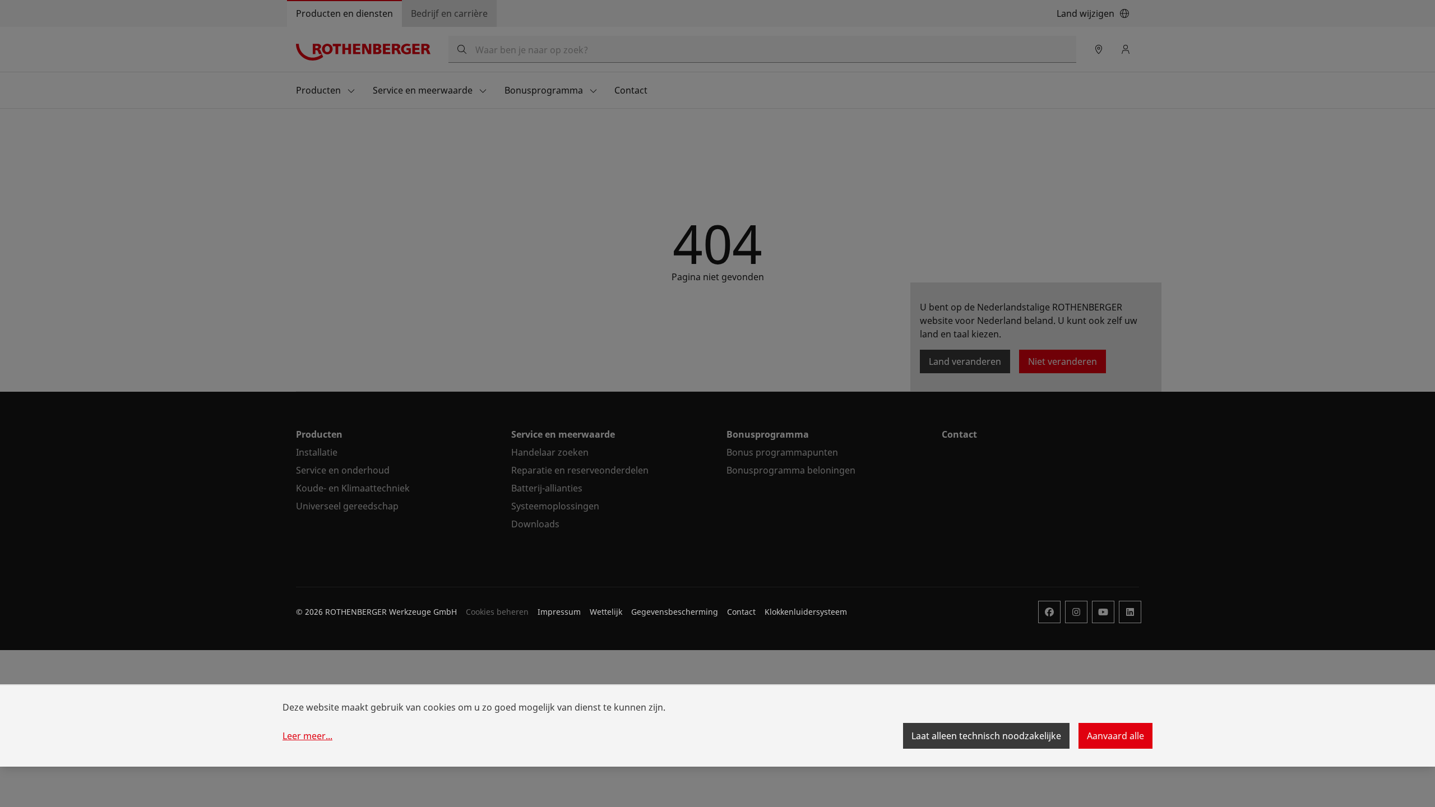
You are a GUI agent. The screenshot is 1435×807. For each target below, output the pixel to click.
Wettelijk (606, 611)
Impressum (559, 611)
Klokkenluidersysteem (806, 611)
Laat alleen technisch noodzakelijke (986, 736)
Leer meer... (307, 736)
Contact (741, 611)
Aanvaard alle (1115, 736)
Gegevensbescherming (674, 611)
